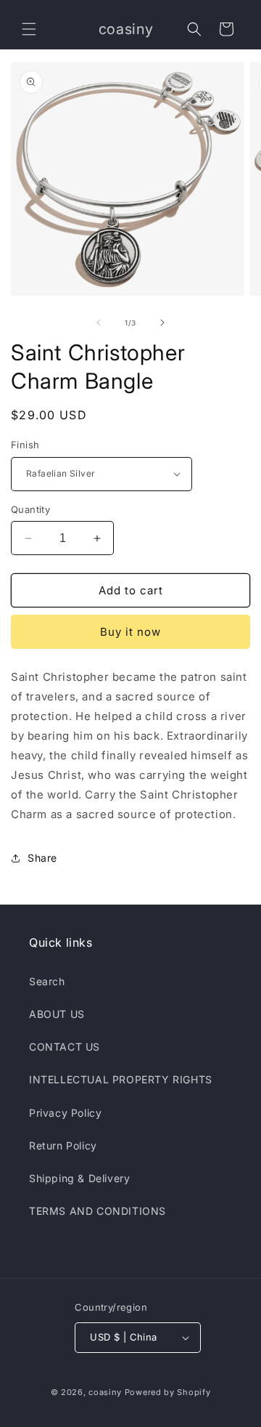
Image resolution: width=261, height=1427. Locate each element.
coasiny (105, 1392)
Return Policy (63, 1145)
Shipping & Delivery (79, 1178)
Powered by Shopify (168, 1392)
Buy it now (130, 632)
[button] (29, 29)
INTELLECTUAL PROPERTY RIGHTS (120, 1079)
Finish (25, 444)
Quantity (30, 509)
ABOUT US (57, 1014)
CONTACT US (64, 1046)
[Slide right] (162, 323)
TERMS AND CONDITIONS (97, 1211)
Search (47, 981)
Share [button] (42, 858)
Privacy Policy (65, 1113)
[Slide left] (99, 323)
